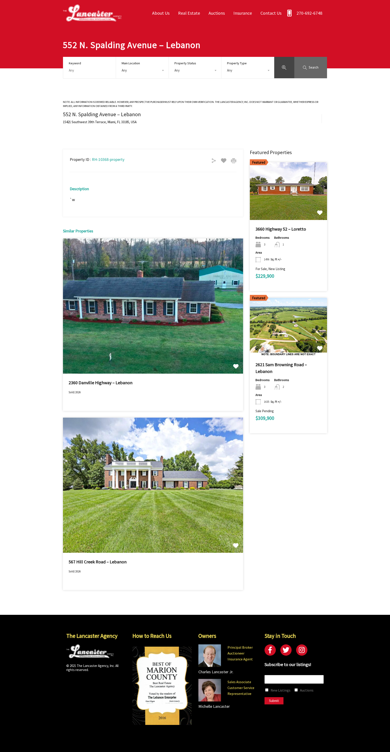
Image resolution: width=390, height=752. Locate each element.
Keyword (75, 63)
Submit (274, 701)
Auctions (217, 13)
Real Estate (189, 13)
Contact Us (270, 13)
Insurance (242, 13)
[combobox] (142, 70)
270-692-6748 (309, 13)
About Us (160, 13)
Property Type (237, 63)
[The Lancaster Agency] (92, 19)
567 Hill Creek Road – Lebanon (98, 562)
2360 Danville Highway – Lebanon (100, 382)
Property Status (185, 63)
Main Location (131, 63)
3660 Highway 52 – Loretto (280, 229)
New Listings (280, 690)
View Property (153, 347)
